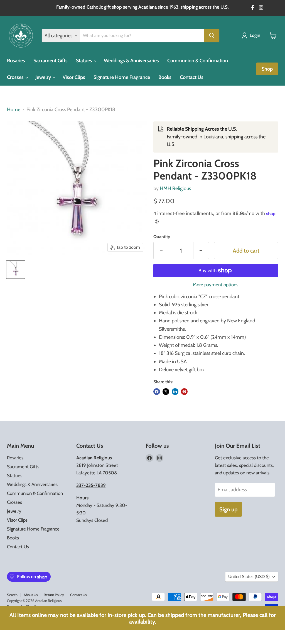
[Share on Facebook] (156, 391)
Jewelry (43, 77)
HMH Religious (175, 188)
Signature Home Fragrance (122, 77)
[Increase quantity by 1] (201, 250)
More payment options (215, 284)
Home (13, 110)
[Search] (211, 35)
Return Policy (54, 594)
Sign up (228, 509)
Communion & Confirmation (197, 61)
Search (12, 594)
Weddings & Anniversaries (131, 61)
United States (249, 576)
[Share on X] (166, 391)
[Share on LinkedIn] (175, 391)
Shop (267, 69)
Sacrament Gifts (50, 61)
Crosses (16, 77)
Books (164, 77)
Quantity (161, 236)
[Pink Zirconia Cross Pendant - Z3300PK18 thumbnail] (15, 269)
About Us (31, 594)
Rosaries (16, 61)
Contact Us (191, 77)
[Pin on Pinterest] (184, 391)
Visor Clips (74, 77)
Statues (84, 61)
